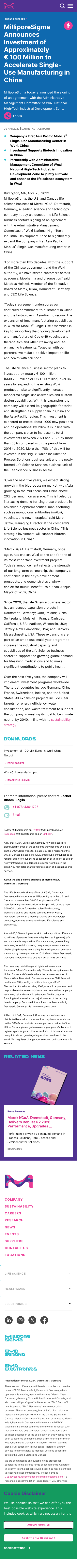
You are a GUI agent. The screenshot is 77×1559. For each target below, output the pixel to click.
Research (14, 1220)
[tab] (38, 1272)
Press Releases (15, 19)
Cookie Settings (14, 1548)
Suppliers (14, 1241)
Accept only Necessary (38, 1538)
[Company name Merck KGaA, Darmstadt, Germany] (9, 5)
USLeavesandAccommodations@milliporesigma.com (34, 1476)
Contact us (16, 1248)
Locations (15, 1255)
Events (12, 1234)
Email (16, 815)
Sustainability (19, 1206)
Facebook (9, 833)
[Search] (62, 6)
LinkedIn (47, 833)
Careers (13, 1213)
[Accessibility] (68, 25)
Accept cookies (38, 1524)
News (10, 1227)
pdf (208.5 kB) (16, 763)
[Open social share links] (7, 115)
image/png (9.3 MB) (19, 780)
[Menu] (70, 6)
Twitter (36, 829)
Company (14, 1199)
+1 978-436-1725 (25, 807)
